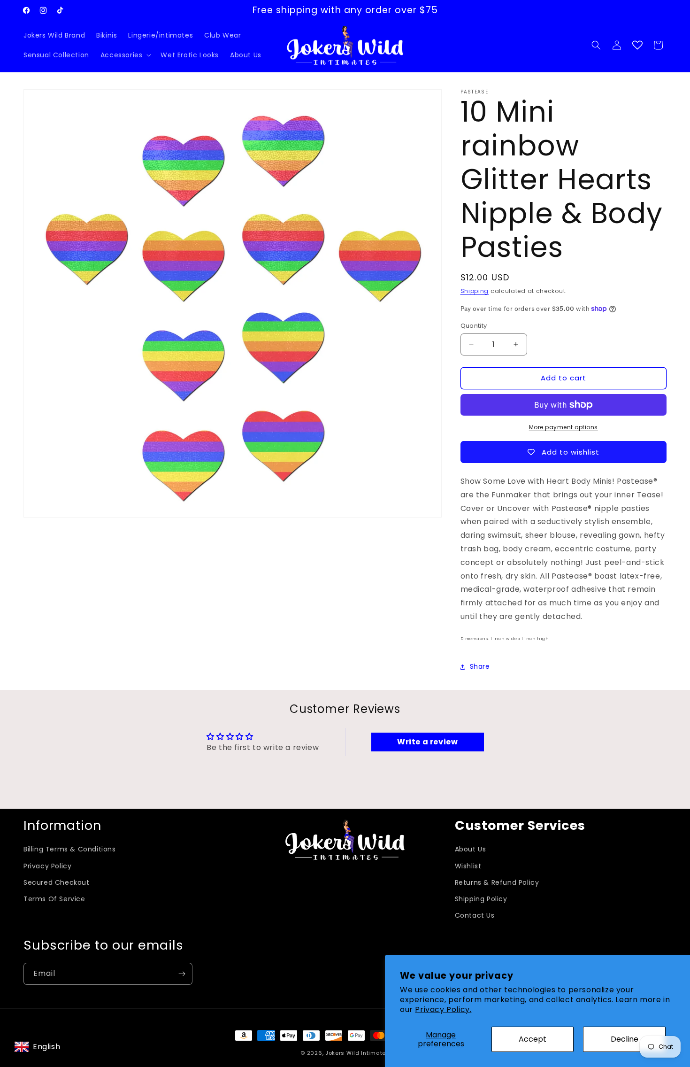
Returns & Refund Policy (497, 882)
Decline (624, 1039)
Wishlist (468, 866)
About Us (470, 849)
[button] (125, 55)
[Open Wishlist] (637, 45)
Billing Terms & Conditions (69, 849)
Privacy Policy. (443, 1009)
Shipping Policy (481, 899)
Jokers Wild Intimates (357, 1053)
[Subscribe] (181, 974)
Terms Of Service (54, 899)
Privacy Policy (47, 866)
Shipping (474, 291)
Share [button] (480, 666)
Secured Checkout (56, 882)
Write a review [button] (427, 741)
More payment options (563, 427)
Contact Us (475, 915)
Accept (532, 1039)
